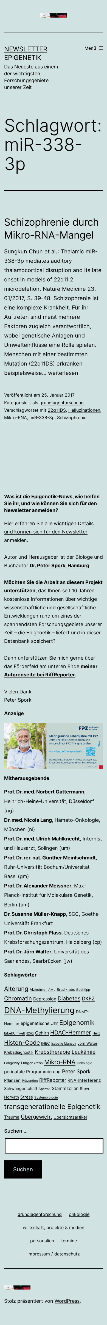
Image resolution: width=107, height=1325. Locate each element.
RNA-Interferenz (84, 1080)
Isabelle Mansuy (63, 1043)
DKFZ (88, 998)
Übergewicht (36, 1117)
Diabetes (69, 998)
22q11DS (57, 410)
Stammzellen (65, 1088)
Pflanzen (12, 1080)
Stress (26, 1097)
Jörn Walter (87, 1043)
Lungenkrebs (32, 1063)
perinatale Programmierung (32, 1071)
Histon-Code (22, 1042)
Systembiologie (46, 1097)
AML (51, 990)
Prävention (30, 1081)
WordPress (67, 1301)
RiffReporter (52, 1080)
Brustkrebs (66, 989)
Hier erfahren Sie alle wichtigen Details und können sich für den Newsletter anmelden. (49, 532)
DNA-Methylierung (39, 1010)
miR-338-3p (42, 417)
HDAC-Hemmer (70, 1032)
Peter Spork (76, 1071)
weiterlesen (63, 373)
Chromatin (18, 998)
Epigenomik (77, 1023)
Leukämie (83, 1052)
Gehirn (42, 1033)
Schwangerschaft (20, 1088)
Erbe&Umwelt (14, 1033)
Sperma (44, 1089)
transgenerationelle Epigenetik (52, 1106)
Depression (44, 999)
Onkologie (84, 1063)
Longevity (12, 1063)
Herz (96, 1033)
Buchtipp (83, 990)
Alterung (16, 988)
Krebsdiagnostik (18, 1052)
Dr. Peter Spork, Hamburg (59, 565)
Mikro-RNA (15, 417)
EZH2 (30, 1033)
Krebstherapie (52, 1052)
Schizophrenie (71, 417)
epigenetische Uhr (39, 1023)
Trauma (11, 1117)
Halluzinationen (84, 410)
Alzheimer (38, 989)
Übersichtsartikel (70, 1117)
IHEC (45, 1043)
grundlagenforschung (62, 402)
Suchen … (16, 1131)
